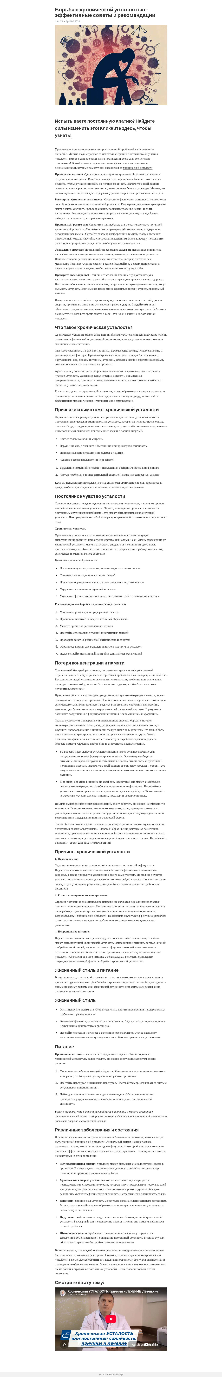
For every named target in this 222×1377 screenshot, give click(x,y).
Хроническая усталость (69, 149)
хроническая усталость (103, 327)
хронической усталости (137, 167)
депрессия (116, 284)
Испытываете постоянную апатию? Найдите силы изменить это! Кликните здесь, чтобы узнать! (105, 128)
